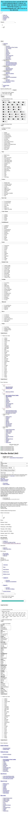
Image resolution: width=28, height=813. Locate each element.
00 (10, 102)
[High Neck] (4, 674)
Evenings (8, 417)
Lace (5, 236)
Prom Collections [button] (4, 756)
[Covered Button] (4, 643)
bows (7, 434)
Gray (5, 374)
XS (5, 119)
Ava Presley (8, 433)
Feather (5, 232)
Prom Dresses (7, 145)
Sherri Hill (8, 401)
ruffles (7, 441)
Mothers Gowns (6, 574)
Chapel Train (7, 268)
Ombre (5, 218)
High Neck (6, 285)
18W (23, 112)
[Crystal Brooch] (3, 658)
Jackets (7, 420)
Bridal (5, 132)
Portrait (5, 291)
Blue (5, 349)
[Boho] (4, 632)
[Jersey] (3, 663)
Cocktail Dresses (7, 136)
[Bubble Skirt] (5, 637)
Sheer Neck (6, 295)
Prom (4, 567)
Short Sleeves (7, 320)
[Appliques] (3, 654)
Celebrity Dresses (8, 184)
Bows (5, 228)
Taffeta (5, 258)
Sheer (5, 206)
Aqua (5, 344)
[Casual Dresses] (6, 628)
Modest (5, 164)
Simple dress (8, 442)
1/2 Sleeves (6, 314)
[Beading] (3, 655)
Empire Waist (7, 306)
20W (5, 114)
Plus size (7, 422)
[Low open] (4, 646)
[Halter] (4, 673)
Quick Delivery (19, 457)
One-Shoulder (7, 290)
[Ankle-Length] (3, 666)
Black (5, 373)
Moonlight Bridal (9, 386)
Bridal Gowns (9, 416)
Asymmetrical (7, 266)
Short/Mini (6, 273)
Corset (5, 186)
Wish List (5, 15)
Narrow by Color (6, 335)
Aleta (7, 397)
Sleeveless (6, 321)
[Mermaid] (4, 680)
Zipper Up (6, 207)
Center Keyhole (7, 185)
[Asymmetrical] (3, 667)
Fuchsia (6, 360)
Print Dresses (7, 166)
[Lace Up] (4, 645)
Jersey (5, 249)
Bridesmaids (7, 133)
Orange (6, 365)
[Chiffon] (3, 661)
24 (4, 109)
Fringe (5, 234)
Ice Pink (6, 356)
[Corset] (5, 640)
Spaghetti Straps (7, 329)
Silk (5, 257)
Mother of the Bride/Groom (10, 144)
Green (5, 341)
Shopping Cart (6, 17)
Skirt (5, 171)
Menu (2, 41)
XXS (24, 116)
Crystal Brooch (7, 229)
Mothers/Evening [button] (4, 751)
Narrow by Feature (6, 128)
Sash (5, 238)
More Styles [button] (5, 427)
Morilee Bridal (9, 388)
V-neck (5, 299)
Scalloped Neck (7, 293)
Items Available (6, 484)
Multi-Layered (7, 189)
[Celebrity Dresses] (5, 638)
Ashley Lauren (9, 430)
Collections (5, 564)
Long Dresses (7, 162)
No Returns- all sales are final (9, 542)
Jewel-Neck (6, 286)
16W (16, 112)
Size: (2, 462)
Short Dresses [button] (4, 773)
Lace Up (6, 204)
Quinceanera (7, 146)
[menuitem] (15, 15)
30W (11, 116)
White (5, 376)
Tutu (5, 175)
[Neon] (2, 651)
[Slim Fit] (4, 681)
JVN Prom (8, 405)
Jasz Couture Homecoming (11, 411)
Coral (5, 366)
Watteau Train (7, 277)
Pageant (7, 440)
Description (5, 483)
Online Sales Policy (5, 479)
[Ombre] (2, 652)
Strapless (6, 297)
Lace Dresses (7, 159)
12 (18, 104)
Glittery (6, 214)
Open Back (6, 190)
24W (18, 114)
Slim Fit (6, 309)
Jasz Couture (8, 404)
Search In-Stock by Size (8, 98)
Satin (5, 254)
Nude (5, 369)
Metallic (6, 216)
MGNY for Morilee (10, 391)
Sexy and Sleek (7, 168)
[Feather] (3, 662)
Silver (5, 375)
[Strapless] (4, 692)
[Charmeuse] (3, 660)
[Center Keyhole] (5, 639)
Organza (6, 253)
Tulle (5, 259)
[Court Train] (3, 669)
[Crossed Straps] (4, 644)
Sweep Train (7, 274)
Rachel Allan (8, 407)
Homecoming (7, 143)
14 (23, 104)
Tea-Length (6, 275)
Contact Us (5, 541)
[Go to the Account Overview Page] (1, 13)
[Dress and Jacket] (4, 634)
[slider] (25, 601)
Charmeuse (6, 245)
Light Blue (6, 347)
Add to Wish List (4, 477)
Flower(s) (6, 233)
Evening (6, 139)
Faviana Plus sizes (9, 403)
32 (4, 112)
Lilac (5, 353)
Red (5, 363)
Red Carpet (6, 148)
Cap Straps (6, 327)
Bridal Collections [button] (4, 745)
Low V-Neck (7, 288)
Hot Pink (6, 358)
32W (18, 116)
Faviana (7, 402)
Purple (5, 352)
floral (7, 437)
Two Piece (6, 177)
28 (15, 109)
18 (10, 107)
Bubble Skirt (7, 182)
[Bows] (3, 657)
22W (11, 114)
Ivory (5, 367)
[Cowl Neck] (4, 672)
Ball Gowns (6, 155)
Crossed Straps (7, 202)
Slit (5, 195)
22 (20, 107)
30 (20, 109)
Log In (4, 19)
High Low (6, 188)
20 (15, 107)
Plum (5, 362)
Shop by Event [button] (6, 414)
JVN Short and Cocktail (11, 412)
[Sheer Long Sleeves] (4, 686)
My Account (5, 16)
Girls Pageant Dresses (8, 141)
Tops (5, 174)
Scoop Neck (7, 294)
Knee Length (7, 272)
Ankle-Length (7, 265)
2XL (5, 121)
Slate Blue (6, 348)
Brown (5, 371)
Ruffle (5, 237)
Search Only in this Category (8, 92)
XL (24, 119)
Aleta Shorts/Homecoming (11, 410)
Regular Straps (7, 328)
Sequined (6, 255)
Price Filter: (5, 93)
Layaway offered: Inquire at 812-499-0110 (12, 543)
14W (10, 112)
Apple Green (7, 340)
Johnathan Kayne (9, 438)
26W (24, 114)
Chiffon (6, 246)
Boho (5, 156)
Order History (6, 554)
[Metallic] (2, 650)
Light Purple (7, 354)
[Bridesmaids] (6, 627)
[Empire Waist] (4, 678)
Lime (5, 343)
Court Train (6, 269)
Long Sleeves (7, 317)
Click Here (12, 475)
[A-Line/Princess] (4, 677)
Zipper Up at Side (8, 209)
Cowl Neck (6, 282)
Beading (6, 227)
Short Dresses (7, 170)
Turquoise (6, 345)
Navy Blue (6, 351)
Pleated (5, 191)
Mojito (5, 339)
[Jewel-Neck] (4, 675)
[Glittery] (2, 649)
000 (5, 102)
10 (13, 104)
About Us (5, 547)
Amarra (7, 398)
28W (5, 116)
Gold (5, 370)
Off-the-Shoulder (7, 289)
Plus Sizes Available (8, 193)
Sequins (6, 239)
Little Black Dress (8, 160)
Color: (2, 464)
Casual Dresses (7, 135)
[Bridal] (6, 626)
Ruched (6, 194)
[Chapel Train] (3, 668)
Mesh (5, 252)
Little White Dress (8, 161)
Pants (5, 165)
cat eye (7, 435)
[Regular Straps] (4, 690)
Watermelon (6, 361)
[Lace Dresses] (4, 635)
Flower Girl (6, 140)
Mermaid (6, 307)
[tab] (15, 386)
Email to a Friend (4, 480)
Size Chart (3, 478)
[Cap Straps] (4, 689)
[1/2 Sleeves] (4, 683)
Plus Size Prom (9, 423)
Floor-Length (7, 270)
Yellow (5, 338)
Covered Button (7, 201)
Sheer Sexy (6, 169)
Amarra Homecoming (10, 429)
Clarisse (7, 400)
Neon (5, 217)
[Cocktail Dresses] (6, 629)
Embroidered (7, 230)
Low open (6, 205)
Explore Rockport (6, 591)
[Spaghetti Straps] (4, 691)
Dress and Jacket (7, 157)
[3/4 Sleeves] (4, 684)
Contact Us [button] (5, 577)
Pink (5, 357)
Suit (5, 173)
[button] (5, 43)
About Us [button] (5, 585)
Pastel (5, 220)
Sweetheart (6, 298)
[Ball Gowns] (4, 631)
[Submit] (15, 22)
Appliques (6, 225)
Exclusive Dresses (9, 436)
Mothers (7, 421)
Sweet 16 (6, 149)
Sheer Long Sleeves (8, 318)
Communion (7, 137)
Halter (5, 284)
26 (10, 109)
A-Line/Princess (7, 305)
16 (4, 107)
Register (5, 18)
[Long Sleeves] (4, 685)
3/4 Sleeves (6, 316)
